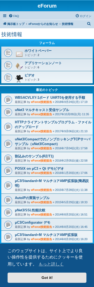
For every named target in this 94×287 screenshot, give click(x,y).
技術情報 (11, 34)
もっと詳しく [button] (51, 264)
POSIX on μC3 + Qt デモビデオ (39, 168)
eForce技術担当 (41, 101)
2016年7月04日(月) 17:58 (71, 148)
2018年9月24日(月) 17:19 (71, 101)
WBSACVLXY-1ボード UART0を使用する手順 (50, 98)
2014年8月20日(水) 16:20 (71, 239)
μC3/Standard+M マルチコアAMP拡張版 (46, 235)
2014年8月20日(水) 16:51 (71, 214)
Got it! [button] (47, 277)
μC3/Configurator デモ (32, 222)
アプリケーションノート (43, 63)
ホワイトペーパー (38, 51)
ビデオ (30, 75)
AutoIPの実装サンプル (32, 198)
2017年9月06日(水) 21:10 (71, 131)
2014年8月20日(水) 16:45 (71, 226)
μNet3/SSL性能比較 (30, 210)
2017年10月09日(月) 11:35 (72, 114)
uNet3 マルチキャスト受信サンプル (42, 110)
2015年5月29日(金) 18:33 (71, 202)
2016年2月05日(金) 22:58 (71, 160)
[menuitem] (14, 16)
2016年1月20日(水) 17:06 (71, 172)
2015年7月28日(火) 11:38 (71, 189)
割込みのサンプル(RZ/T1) (34, 156)
